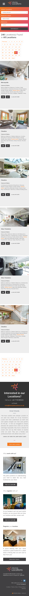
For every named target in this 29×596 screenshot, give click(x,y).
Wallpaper (20, 93)
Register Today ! (14, 559)
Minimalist (12, 188)
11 (13, 44)
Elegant (3, 186)
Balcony (3, 87)
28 (9, 52)
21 (6, 50)
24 (16, 50)
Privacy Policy (22, 587)
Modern (7, 91)
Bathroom (7, 87)
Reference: (4, 22)
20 (2, 50)
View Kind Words (14, 444)
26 (2, 52)
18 (16, 47)
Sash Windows (10, 140)
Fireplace (24, 89)
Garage (3, 90)
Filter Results (14, 28)
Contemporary (4, 185)
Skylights (15, 93)
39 (6, 58)
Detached (11, 89)
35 (12, 55)
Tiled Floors (13, 189)
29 (12, 52)
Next (13, 58)
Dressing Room (16, 284)
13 (20, 44)
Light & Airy (22, 90)
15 (6, 47)
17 (12, 47)
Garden (7, 90)
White (24, 93)
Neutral (11, 91)
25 (19, 50)
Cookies (8, 587)
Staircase (10, 239)
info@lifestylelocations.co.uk (19, 583)
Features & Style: (6, 15)
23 (12, 50)
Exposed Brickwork (9, 285)
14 (2, 47)
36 (16, 55)
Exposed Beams (23, 333)
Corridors (17, 87)
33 (6, 55)
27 (6, 52)
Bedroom (12, 87)
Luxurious (3, 91)
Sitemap (24, 588)
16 (9, 47)
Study (15, 140)
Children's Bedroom (15, 136)
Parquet (21, 91)
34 (9, 55)
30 (16, 52)
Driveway (16, 89)
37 (19, 55)
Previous (4, 41)
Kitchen (10, 90)
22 (9, 50)
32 (2, 55)
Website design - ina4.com (19, 593)
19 (19, 47)
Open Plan (16, 91)
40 (9, 58)
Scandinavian (4, 93)
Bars (6, 234)
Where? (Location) (6, 9)
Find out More (9, 484)
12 (17, 44)
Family (20, 89)
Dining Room (4, 137)
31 (19, 52)
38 (2, 58)
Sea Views (10, 93)
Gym (6, 139)
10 (10, 44)
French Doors (18, 336)
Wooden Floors (15, 288)
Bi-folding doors (23, 189)
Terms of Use (14, 587)
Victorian (19, 140)
